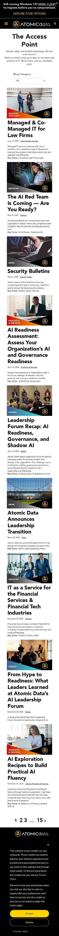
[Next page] (45, 820)
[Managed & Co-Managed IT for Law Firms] (29, 102)
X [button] (57, 3)
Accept (29, 913)
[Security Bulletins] (29, 251)
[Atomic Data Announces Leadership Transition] (29, 493)
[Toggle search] (55, 24)
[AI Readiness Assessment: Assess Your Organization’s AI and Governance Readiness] (29, 310)
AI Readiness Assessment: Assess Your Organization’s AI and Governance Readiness (29, 345)
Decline (29, 922)
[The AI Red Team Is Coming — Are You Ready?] (29, 177)
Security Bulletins (29, 271)
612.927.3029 (20, 931)
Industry (35, 141)
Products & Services (29, 367)
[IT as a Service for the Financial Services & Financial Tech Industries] (29, 567)
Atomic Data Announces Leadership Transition (23, 522)
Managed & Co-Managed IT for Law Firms (27, 129)
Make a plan (47, 4)
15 (40, 820)
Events (23, 451)
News (29, 277)
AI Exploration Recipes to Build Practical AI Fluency (27, 769)
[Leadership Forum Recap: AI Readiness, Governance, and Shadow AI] (29, 400)
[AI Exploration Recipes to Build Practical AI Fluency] (29, 739)
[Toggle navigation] (6, 23)
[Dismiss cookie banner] (48, 844)
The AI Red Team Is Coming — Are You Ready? (28, 203)
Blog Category (22, 74)
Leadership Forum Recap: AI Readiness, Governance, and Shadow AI (28, 433)
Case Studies (25, 141)
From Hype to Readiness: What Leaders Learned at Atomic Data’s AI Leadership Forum (28, 690)
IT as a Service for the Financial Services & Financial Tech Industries (29, 600)
